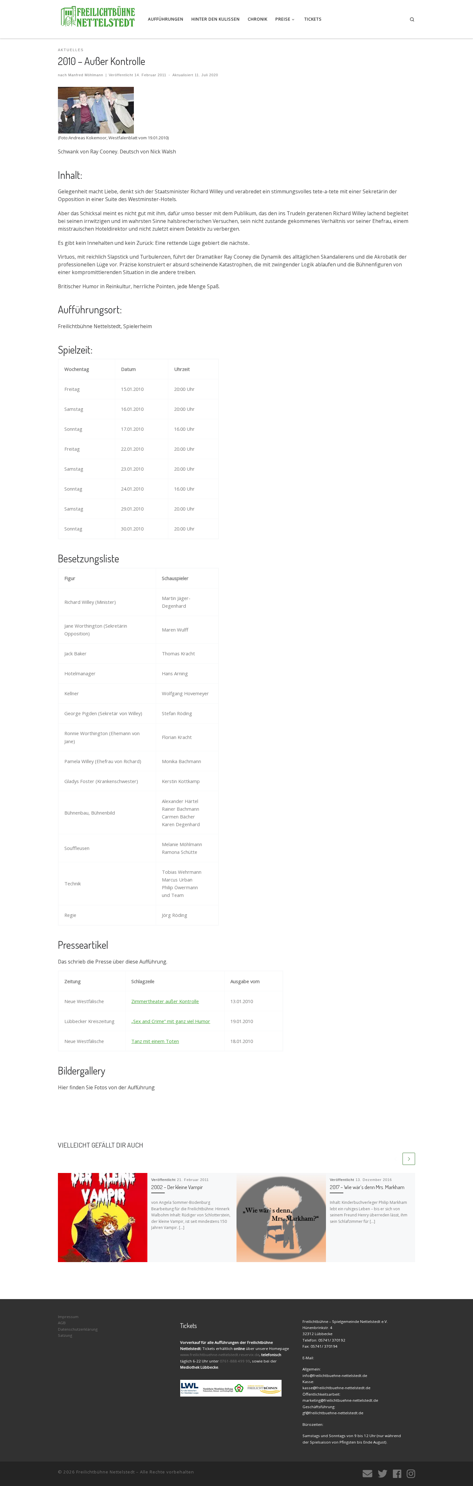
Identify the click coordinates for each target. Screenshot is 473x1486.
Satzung (65, 1335)
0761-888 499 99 (235, 1361)
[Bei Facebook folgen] (397, 1474)
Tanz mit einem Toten (155, 1041)
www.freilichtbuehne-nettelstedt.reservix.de (219, 1354)
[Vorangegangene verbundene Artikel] (395, 1159)
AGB (62, 1322)
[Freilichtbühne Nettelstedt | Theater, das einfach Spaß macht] (98, 17)
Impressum (68, 1316)
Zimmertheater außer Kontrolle (165, 1001)
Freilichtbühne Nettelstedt (105, 1472)
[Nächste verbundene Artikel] (409, 1159)
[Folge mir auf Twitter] (382, 1474)
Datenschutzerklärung (77, 1329)
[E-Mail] (367, 1474)
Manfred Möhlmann (85, 75)
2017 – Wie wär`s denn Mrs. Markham (367, 1187)
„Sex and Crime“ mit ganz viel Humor (170, 1021)
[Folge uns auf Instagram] (411, 1474)
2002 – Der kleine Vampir (177, 1187)
